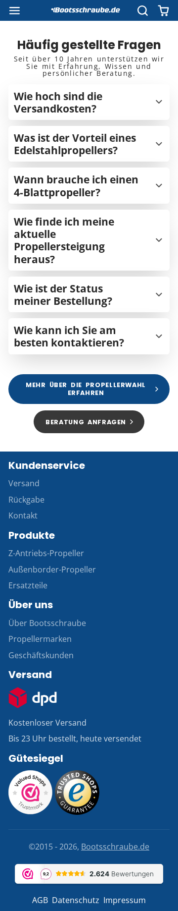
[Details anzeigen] (32, 697)
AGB (40, 900)
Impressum (124, 900)
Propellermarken (40, 638)
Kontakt (23, 515)
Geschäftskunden (41, 655)
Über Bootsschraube (47, 623)
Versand (24, 483)
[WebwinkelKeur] (30, 811)
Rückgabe (26, 499)
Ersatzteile (27, 585)
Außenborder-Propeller (52, 569)
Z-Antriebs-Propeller (46, 553)
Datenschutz (75, 900)
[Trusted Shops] (77, 811)
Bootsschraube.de (115, 846)
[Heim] (89, 10)
